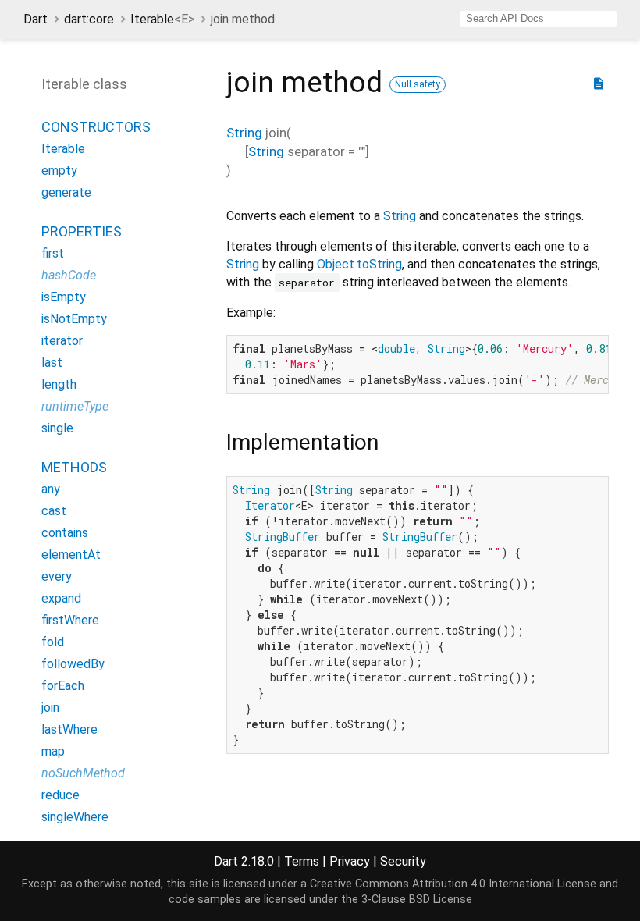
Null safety (417, 84)
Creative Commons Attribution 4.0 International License (453, 884)
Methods (74, 467)
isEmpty (63, 297)
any (50, 489)
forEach (62, 685)
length (58, 384)
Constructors (96, 127)
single (57, 428)
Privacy (349, 861)
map (53, 751)
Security (403, 861)
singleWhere (74, 816)
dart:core (89, 19)
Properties (81, 231)
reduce (60, 795)
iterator (62, 340)
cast (53, 510)
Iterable (162, 19)
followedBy (73, 663)
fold (52, 642)
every (56, 576)
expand (61, 598)
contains (64, 532)
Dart (35, 19)
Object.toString (359, 264)
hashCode (68, 275)
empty (59, 170)
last (51, 362)
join (50, 707)
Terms (301, 861)
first (52, 253)
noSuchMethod (83, 773)
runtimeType (74, 406)
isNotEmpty (74, 318)
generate (66, 192)
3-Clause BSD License (416, 899)
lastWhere (69, 729)
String (244, 132)
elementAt (71, 554)
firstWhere (70, 620)
